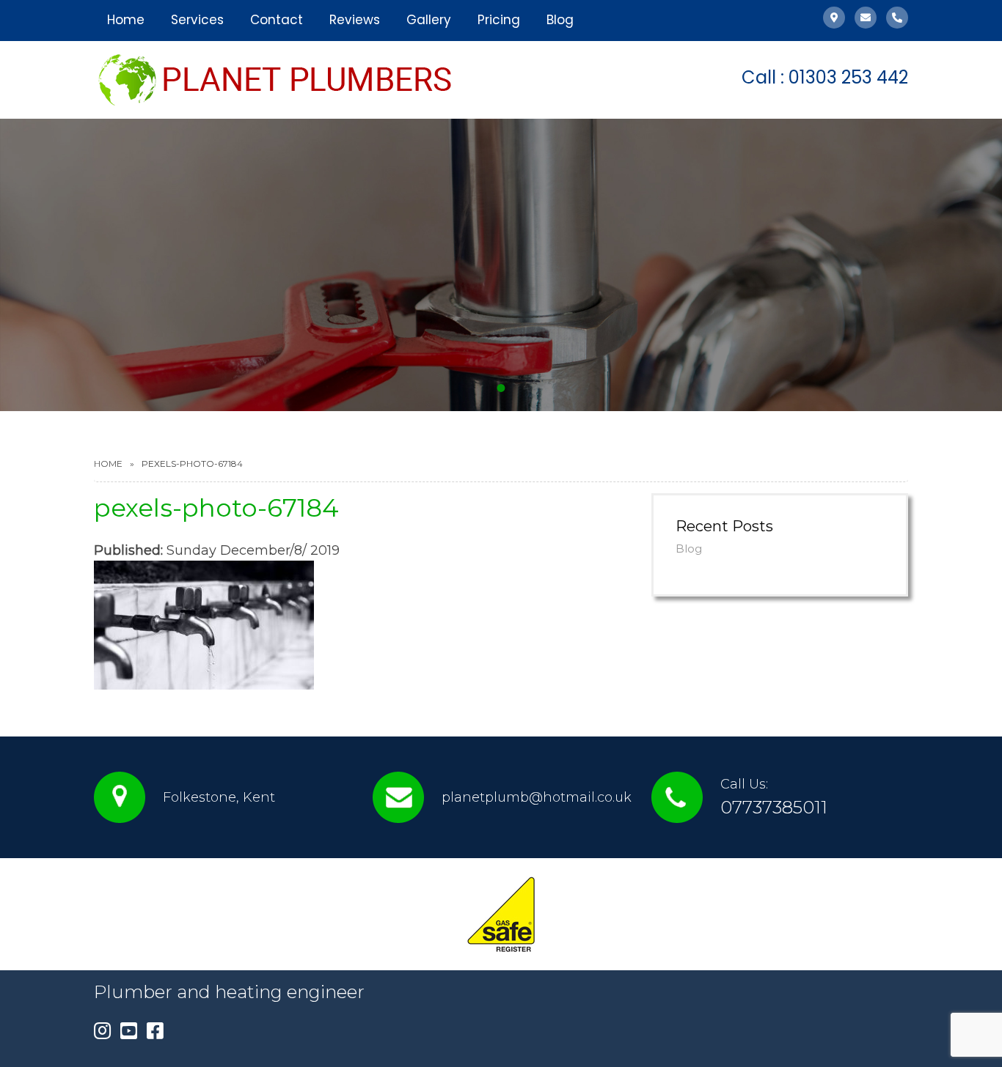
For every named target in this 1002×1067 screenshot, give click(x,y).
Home (126, 20)
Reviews (354, 20)
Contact (276, 20)
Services (197, 20)
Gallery (428, 20)
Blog (560, 20)
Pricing (499, 20)
